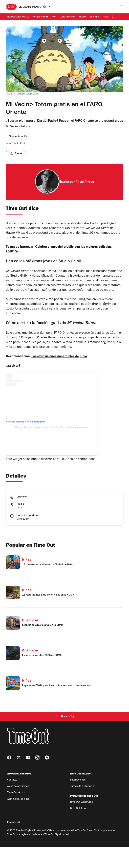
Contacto (12, 780)
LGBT (105, 17)
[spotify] (47, 757)
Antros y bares (40, 17)
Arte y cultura (67, 17)
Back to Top (68, 716)
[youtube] (28, 757)
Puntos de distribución (82, 786)
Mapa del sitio (14, 822)
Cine (54, 17)
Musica (82, 17)
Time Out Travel (78, 808)
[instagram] (37, 757)
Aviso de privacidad (18, 786)
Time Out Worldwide (81, 802)
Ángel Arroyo (85, 182)
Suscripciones (77, 780)
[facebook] (9, 757)
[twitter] (19, 757)
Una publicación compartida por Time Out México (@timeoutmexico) (51, 427)
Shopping (94, 17)
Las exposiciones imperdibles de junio (59, 356)
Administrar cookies (18, 799)
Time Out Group (16, 792)
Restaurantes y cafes (18, 17)
